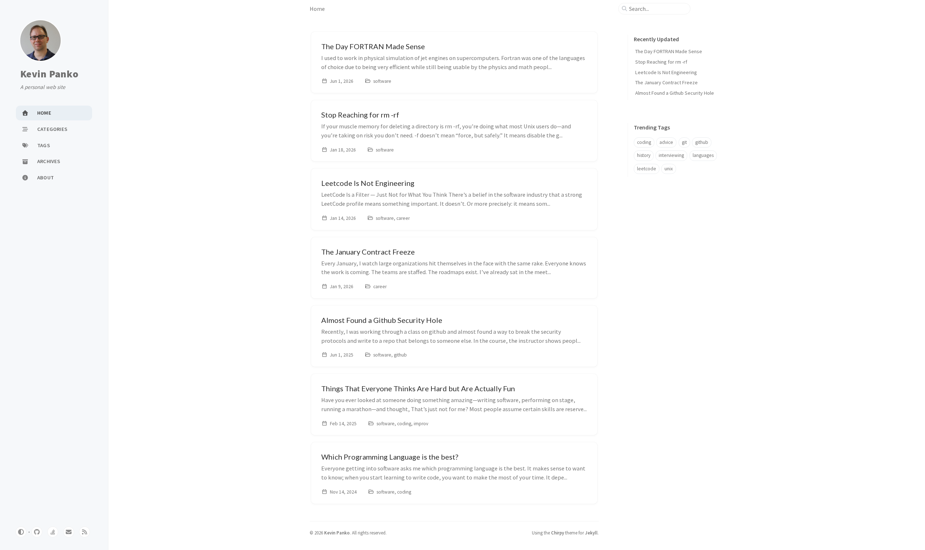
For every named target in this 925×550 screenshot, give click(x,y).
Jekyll (591, 533)
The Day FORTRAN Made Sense (668, 51)
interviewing (671, 155)
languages (703, 155)
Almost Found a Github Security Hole (674, 93)
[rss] (84, 532)
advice (666, 142)
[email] (69, 532)
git (684, 142)
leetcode (646, 169)
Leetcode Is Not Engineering (666, 72)
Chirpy (557, 533)
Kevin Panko (49, 74)
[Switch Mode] (21, 532)
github (701, 142)
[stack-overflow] (53, 532)
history (643, 155)
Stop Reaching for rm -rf (661, 62)
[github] (37, 532)
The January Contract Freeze (666, 82)
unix (668, 169)
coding (644, 142)
